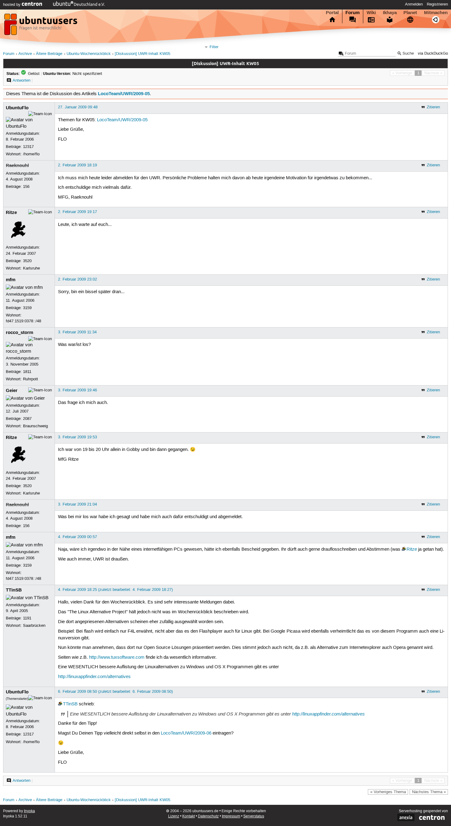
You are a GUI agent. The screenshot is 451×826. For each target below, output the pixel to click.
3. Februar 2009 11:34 (77, 332)
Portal (332, 13)
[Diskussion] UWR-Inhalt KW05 (142, 54)
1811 (27, 371)
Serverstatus (253, 816)
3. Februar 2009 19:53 (77, 437)
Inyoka (29, 811)
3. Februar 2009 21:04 (77, 504)
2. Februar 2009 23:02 (77, 279)
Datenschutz (208, 816)
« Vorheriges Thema (388, 791)
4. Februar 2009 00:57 (77, 536)
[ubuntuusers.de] (41, 26)
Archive (25, 54)
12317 (28, 146)
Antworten (21, 80)
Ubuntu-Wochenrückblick (89, 54)
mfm (10, 280)
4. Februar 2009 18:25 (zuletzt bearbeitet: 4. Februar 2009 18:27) (115, 589)
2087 (27, 418)
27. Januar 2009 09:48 (78, 107)
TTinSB (14, 590)
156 (26, 186)
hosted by (12, 4)
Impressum (231, 816)
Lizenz (173, 816)
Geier (11, 390)
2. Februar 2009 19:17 (77, 211)
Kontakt (188, 816)
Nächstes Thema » (429, 791)
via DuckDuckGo (433, 53)
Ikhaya (390, 13)
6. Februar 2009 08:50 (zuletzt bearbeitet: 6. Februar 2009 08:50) (115, 691)
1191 (27, 618)
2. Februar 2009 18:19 (77, 165)
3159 (27, 307)
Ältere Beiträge (49, 54)
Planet (410, 13)
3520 (27, 260)
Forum (352, 13)
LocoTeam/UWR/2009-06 (186, 733)
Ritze (11, 212)
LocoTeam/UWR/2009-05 (124, 94)
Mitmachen (436, 13)
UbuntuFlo (17, 108)
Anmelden (414, 4)
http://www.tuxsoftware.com (117, 657)
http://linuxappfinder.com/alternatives (94, 677)
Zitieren (433, 107)
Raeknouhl (17, 165)
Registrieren (437, 4)
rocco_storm (19, 332)
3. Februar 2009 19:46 (77, 390)
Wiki (371, 13)
